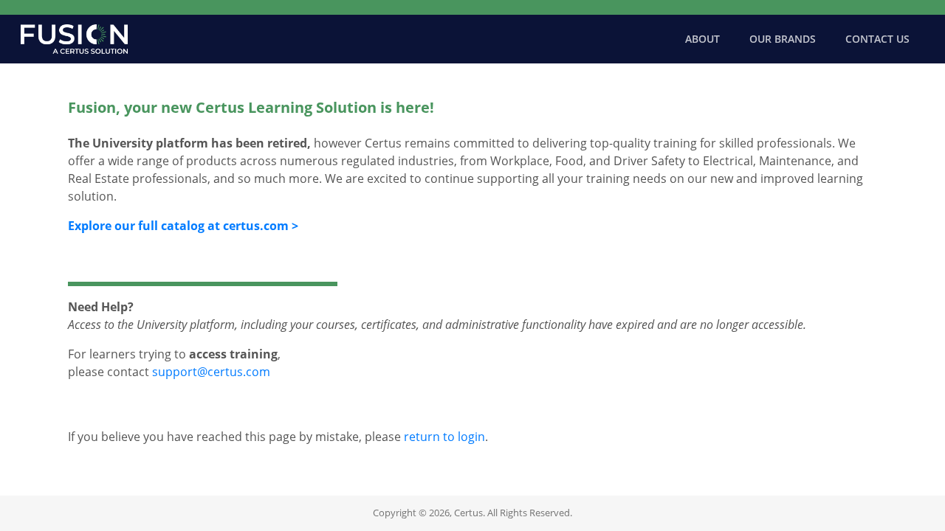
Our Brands (782, 39)
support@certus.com (211, 372)
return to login (444, 436)
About (702, 39)
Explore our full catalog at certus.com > (183, 226)
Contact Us (877, 39)
